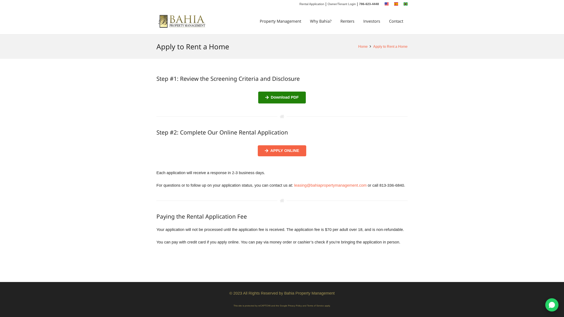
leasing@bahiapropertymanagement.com (330, 185)
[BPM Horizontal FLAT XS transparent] (182, 21)
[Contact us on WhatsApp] (551, 304)
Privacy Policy (295, 305)
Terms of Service (315, 305)
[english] (387, 4)
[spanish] (396, 4)
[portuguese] (406, 4)
